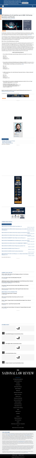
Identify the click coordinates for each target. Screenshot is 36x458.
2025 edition (30, 34)
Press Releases (18, 384)
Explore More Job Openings (5, 144)
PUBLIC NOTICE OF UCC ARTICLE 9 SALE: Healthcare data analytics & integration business (16, 235)
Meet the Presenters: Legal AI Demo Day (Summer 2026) (11, 303)
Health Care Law (18, 411)
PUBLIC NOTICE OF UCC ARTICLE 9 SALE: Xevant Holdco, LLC (12, 226)
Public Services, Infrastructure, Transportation (18, 423)
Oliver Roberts (5, 18)
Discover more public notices (6, 257)
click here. (27, 452)
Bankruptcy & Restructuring (18, 392)
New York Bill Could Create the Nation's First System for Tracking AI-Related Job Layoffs (16, 307)
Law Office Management (27, 24)
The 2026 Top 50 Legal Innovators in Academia (9, 293)
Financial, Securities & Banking (18, 407)
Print (25, 29)
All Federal (25, 25)
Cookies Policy (6, 4)
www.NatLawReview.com (21, 441)
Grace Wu (4, 301)
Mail (26, 29)
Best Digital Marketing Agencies (18, 379)
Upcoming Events (5, 324)
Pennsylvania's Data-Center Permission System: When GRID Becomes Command (15, 285)
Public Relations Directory (18, 386)
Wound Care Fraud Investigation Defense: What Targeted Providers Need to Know (15, 288)
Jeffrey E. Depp (5, 286)
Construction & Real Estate (18, 398)
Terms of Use (7, 434)
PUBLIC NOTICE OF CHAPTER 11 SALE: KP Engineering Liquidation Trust (13, 245)
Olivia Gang (4, 297)
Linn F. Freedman (5, 278)
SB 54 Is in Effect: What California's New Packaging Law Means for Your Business (15, 274)
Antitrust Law (18, 390)
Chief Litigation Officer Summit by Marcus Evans (13, 343)
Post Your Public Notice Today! (6, 224)
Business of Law (18, 396)
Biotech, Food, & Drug (18, 394)
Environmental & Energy (18, 403)
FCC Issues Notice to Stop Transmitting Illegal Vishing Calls (11, 277)
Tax (18, 425)
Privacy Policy (12, 434)
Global (18, 409)
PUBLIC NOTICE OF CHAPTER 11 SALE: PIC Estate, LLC (10, 248)
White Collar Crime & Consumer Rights (18, 427)
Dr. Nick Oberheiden (5, 289)
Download (28, 29)
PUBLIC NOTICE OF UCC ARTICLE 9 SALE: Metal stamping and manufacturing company (16, 232)
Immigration (18, 413)
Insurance (18, 416)
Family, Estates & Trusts (18, 405)
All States (25, 26)
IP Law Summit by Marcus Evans (10, 353)
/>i (29, 29)
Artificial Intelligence (18, 388)
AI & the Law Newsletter (11, 18)
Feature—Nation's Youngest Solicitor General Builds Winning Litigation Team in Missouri (16, 300)
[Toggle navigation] (3, 6)
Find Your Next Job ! (5, 139)
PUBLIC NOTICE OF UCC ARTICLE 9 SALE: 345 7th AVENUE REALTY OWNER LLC (14, 243)
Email (16, 133)
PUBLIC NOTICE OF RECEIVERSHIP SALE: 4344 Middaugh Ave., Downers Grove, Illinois (15, 240)
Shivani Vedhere (5, 294)
